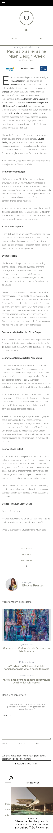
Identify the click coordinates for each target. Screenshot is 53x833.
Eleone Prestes (28, 60)
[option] (26, 631)
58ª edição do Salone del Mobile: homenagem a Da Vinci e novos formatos (26, 665)
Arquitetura (10, 809)
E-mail (22, 743)
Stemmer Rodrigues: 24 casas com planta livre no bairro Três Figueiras (32, 824)
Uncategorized (20, 47)
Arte (7, 815)
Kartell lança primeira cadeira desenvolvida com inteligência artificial (26, 679)
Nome (5, 743)
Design (8, 804)
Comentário (8, 715)
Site (37, 743)
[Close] (11, 778)
